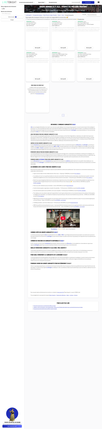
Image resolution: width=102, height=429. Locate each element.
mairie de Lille (61, 292)
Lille (63, 15)
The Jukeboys (77, 173)
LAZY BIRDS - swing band (60, 200)
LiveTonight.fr (29, 15)
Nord (59, 15)
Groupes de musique (37, 15)
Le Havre (71, 295)
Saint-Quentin (52, 295)
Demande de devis (53, 2)
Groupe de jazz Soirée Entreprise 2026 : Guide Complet (45, 308)
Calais (67, 295)
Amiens (75, 295)
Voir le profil (37, 47)
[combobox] (12, 8)
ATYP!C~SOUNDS (37, 183)
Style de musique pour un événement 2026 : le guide (44, 305)
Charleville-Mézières (61, 295)
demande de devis (40, 93)
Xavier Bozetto (70, 185)
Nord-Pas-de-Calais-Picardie (50, 15)
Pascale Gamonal (74, 202)
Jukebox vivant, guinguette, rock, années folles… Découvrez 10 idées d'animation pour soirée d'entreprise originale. (58, 307)
